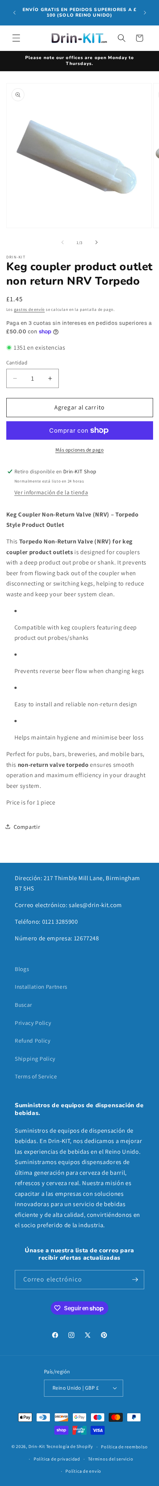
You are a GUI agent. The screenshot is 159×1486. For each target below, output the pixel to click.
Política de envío (83, 1471)
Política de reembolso (124, 1446)
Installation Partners (41, 986)
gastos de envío (29, 309)
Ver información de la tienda (51, 492)
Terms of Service (36, 1076)
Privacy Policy (33, 1022)
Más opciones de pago (79, 450)
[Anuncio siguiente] (145, 12)
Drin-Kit (36, 1446)
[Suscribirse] (135, 1279)
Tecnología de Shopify (69, 1446)
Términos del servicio (110, 1459)
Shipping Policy (35, 1058)
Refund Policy (33, 1040)
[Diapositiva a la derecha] (96, 242)
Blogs (22, 968)
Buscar (23, 1004)
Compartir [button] (27, 826)
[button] (16, 38)
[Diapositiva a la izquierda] (62, 242)
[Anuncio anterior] (14, 12)
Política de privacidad (57, 1459)
